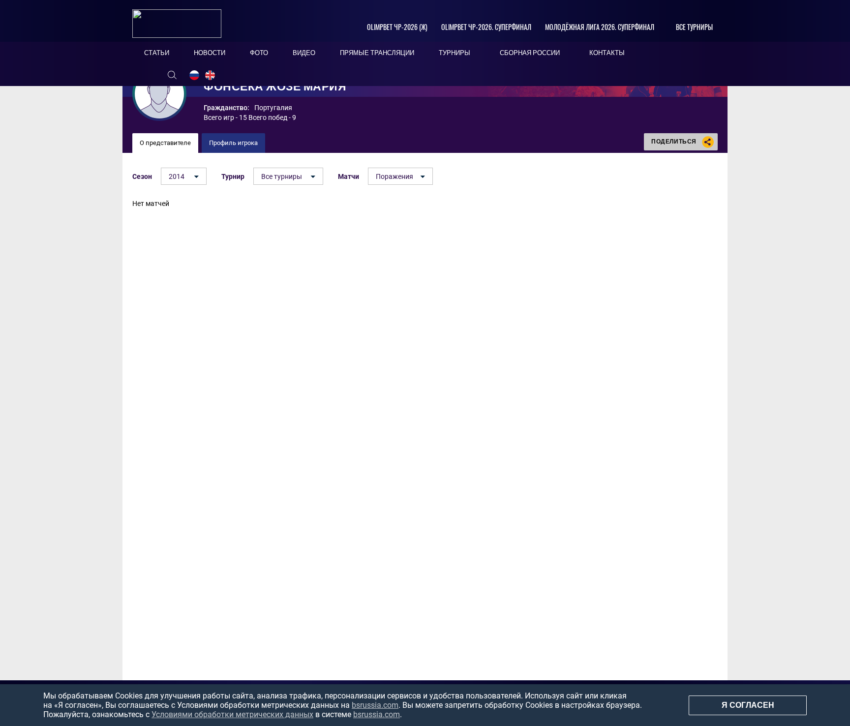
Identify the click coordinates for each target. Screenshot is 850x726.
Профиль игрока (233, 142)
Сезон (142, 176)
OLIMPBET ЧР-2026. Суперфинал (486, 27)
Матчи (348, 176)
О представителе (165, 142)
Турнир (232, 176)
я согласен (748, 705)
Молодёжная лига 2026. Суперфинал (599, 27)
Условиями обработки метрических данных (232, 714)
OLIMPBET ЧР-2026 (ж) (397, 27)
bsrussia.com (375, 705)
